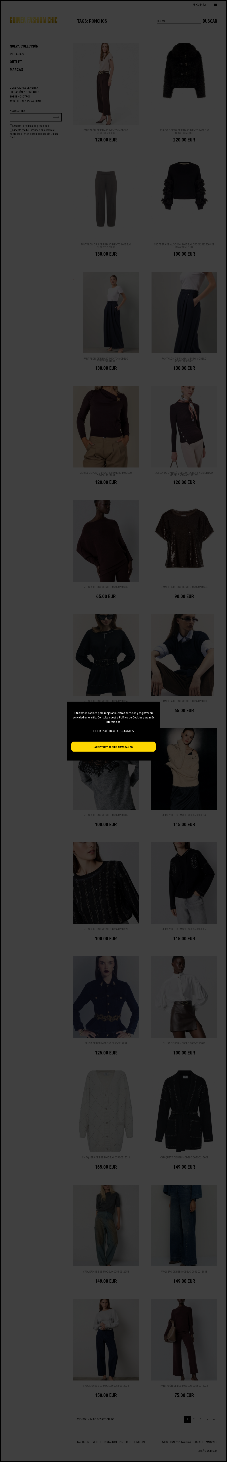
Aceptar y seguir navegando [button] (113, 747)
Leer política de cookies (113, 731)
